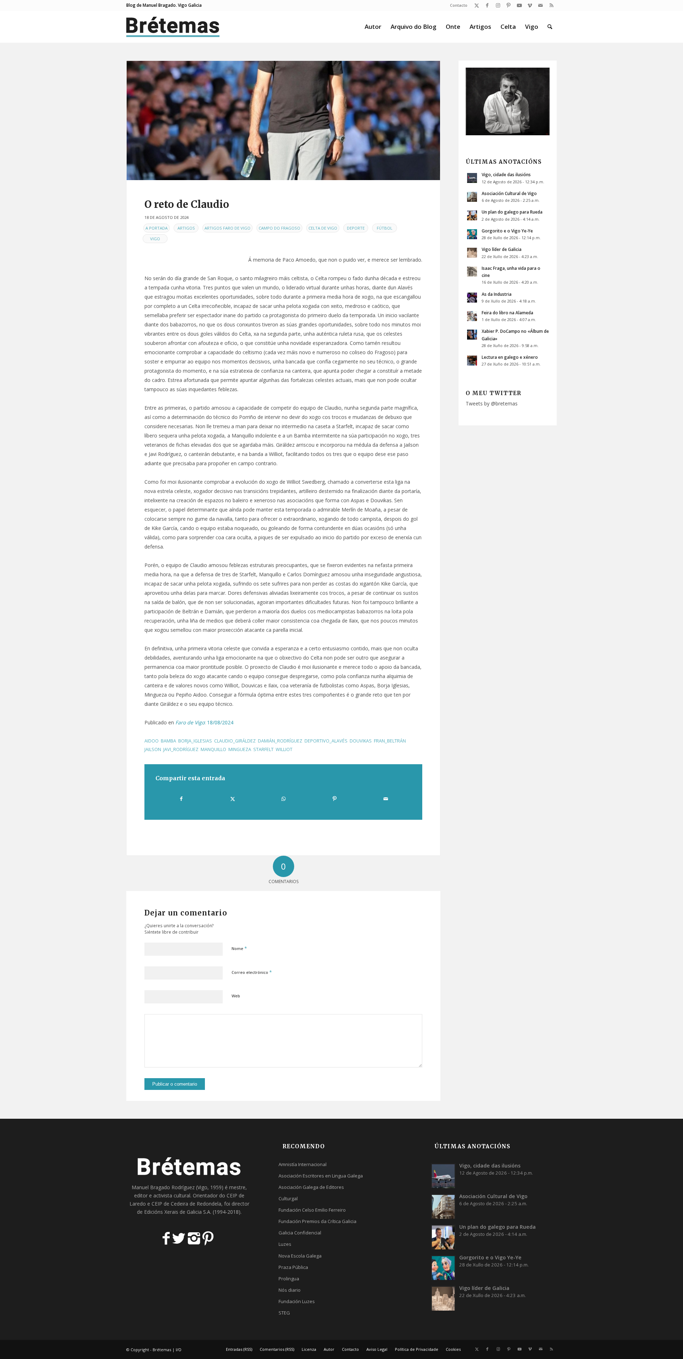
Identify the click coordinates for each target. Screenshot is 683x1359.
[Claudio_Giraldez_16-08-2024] (283, 120)
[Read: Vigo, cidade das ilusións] (472, 178)
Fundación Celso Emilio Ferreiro (312, 1210)
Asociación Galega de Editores (311, 1187)
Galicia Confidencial (300, 1232)
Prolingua (289, 1278)
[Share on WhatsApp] (283, 798)
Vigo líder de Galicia (501, 249)
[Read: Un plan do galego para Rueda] (472, 215)
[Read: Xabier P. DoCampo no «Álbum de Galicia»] (472, 334)
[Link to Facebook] (487, 5)
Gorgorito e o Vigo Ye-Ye (507, 231)
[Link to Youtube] (519, 5)
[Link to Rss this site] (551, 5)
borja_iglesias (195, 741)
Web (236, 995)
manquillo (213, 749)
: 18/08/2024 (203, 722)
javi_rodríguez (180, 749)
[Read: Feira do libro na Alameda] (472, 316)
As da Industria (497, 294)
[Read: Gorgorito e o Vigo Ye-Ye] (472, 234)
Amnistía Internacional (303, 1164)
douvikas (361, 741)
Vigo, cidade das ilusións (506, 174)
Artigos (186, 228)
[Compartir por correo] (385, 798)
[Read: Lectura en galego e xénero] (472, 360)
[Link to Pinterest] (508, 5)
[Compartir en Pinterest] (334, 798)
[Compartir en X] (232, 798)
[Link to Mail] (540, 5)
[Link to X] (476, 5)
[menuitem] (456, 5)
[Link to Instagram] (498, 5)
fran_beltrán (390, 741)
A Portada (156, 228)
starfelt (263, 749)
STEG (284, 1313)
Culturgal (288, 1198)
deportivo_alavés (326, 741)
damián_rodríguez (280, 741)
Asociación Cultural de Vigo (509, 193)
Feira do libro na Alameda (507, 312)
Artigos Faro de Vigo (227, 228)
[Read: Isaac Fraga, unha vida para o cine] (472, 271)
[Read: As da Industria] (472, 297)
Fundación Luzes (297, 1301)
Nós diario (290, 1290)
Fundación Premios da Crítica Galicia (317, 1221)
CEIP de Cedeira (170, 1203)
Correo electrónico (252, 972)
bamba (168, 741)
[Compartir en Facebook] (181, 798)
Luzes (285, 1244)
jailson (152, 749)
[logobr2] (173, 26)
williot (284, 749)
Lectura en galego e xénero (510, 357)
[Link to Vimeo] (530, 5)
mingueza (239, 749)
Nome (239, 948)
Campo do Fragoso (279, 228)
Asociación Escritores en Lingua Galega (321, 1175)
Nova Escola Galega (300, 1256)
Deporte (356, 228)
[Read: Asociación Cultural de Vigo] (472, 196)
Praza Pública (293, 1267)
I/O (178, 1349)
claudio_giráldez (235, 741)
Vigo (155, 238)
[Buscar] (550, 26)
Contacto (458, 5)
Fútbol (384, 228)
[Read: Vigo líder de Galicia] (472, 252)
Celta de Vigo (322, 228)
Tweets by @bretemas (492, 403)
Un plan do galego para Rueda (512, 212)
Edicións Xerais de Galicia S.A (177, 1211)
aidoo (151, 741)
